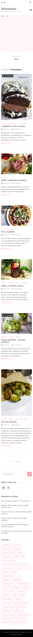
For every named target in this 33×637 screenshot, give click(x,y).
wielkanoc (22, 607)
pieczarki (25, 588)
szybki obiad (7, 599)
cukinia (20, 553)
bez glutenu (16, 545)
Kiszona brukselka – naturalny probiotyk (13, 341)
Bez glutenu (4, 123)
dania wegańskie (8, 560)
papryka (5, 588)
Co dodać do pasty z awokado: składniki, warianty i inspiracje (16, 513)
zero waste (22, 619)
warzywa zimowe (9, 607)
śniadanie (15, 623)
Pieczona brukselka (9, 422)
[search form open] (30, 2)
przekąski (22, 592)
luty (19, 576)
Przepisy (3, 177)
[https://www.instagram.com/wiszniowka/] (8, 488)
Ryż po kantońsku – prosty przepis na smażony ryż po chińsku (16, 532)
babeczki (6, 545)
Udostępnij (9, 76)
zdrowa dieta (19, 611)
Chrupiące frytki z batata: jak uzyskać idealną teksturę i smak (15, 506)
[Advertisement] (16, 34)
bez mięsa (17, 549)
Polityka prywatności (16, 634)
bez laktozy (7, 549)
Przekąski (3, 419)
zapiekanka (7, 611)
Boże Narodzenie (8, 553)
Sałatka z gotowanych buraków (14, 180)
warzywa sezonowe (20, 603)
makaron (6, 580)
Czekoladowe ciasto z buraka (13, 126)
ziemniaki (6, 623)
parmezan (15, 588)
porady (12, 592)
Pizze (2, 229)
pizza (4, 592)
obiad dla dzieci (8, 584)
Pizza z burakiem (8, 232)
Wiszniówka (8, 9)
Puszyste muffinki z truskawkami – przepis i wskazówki (14, 519)
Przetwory (25, 283)
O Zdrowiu (10, 283)
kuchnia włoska (8, 576)
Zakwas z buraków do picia (12, 286)
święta (25, 623)
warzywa (6, 603)
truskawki (18, 599)
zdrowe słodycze (9, 619)
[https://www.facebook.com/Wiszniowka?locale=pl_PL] (3, 488)
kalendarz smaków (9, 572)
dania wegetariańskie (10, 564)
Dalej (18, 461)
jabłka (20, 568)
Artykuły (3, 283)
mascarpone (17, 580)
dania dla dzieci (19, 556)
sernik (14, 595)
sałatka (5, 595)
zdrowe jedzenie (8, 615)
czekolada (6, 556)
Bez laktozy (13, 123)
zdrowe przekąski (24, 615)
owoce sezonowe (23, 584)
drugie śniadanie (8, 568)
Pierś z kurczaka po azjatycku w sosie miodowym (16, 501)
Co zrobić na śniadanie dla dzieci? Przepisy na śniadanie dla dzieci (15, 525)
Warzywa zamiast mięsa (12, 229)
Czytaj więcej (5, 143)
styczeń (22, 595)
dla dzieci (24, 564)
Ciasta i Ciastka (22, 123)
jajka (27, 568)
